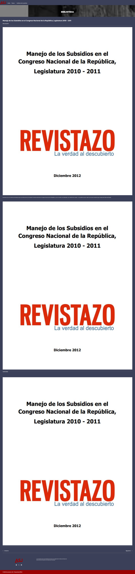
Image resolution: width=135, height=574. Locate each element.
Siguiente (128, 551)
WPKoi (20, 572)
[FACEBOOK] (21, 565)
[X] (19, 565)
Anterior (6, 551)
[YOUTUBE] (16, 565)
